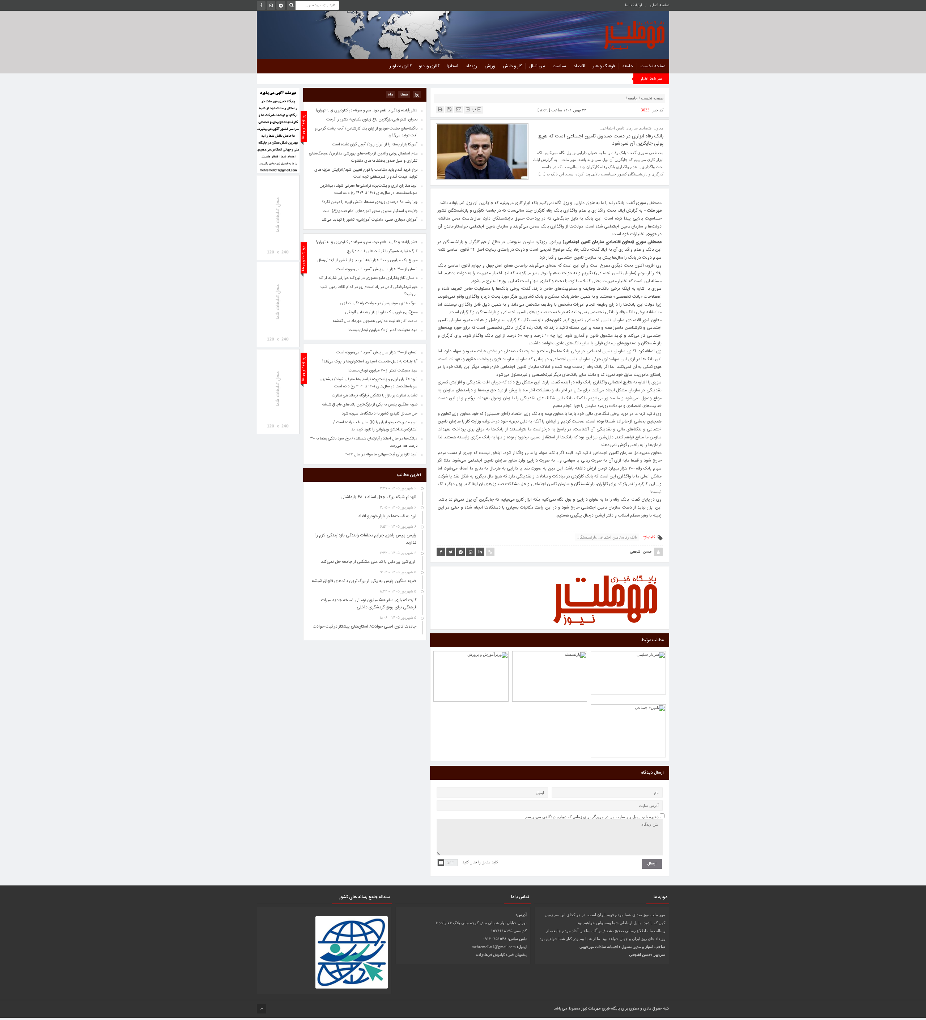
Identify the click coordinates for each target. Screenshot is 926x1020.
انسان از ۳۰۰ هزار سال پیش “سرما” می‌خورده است (376, 352)
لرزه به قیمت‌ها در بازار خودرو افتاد (387, 516)
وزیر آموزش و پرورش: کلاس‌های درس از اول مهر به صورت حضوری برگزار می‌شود (471, 656)
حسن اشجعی (641, 552)
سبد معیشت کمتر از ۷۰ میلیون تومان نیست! (382, 370)
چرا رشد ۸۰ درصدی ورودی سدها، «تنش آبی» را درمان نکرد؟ (369, 202)
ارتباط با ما (633, 5)
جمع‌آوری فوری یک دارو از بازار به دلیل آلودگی (381, 312)
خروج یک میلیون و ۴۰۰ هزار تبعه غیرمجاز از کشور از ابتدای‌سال (367, 260)
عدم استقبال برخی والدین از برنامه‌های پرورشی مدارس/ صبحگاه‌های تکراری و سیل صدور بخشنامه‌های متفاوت (363, 157)
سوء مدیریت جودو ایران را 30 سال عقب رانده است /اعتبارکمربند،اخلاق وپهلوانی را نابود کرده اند (375, 426)
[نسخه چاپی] (440, 109)
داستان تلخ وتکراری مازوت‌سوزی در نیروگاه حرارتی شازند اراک (368, 278)
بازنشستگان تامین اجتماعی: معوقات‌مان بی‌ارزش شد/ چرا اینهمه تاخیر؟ (549, 656)
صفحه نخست (653, 66)
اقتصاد (579, 66)
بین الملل (537, 66)
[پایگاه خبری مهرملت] (601, 34)
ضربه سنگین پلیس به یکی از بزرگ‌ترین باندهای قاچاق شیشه (369, 404)
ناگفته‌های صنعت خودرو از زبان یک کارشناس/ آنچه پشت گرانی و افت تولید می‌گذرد (366, 132)
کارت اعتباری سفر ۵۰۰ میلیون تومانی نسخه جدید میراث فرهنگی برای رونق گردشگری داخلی (368, 603)
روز (417, 95)
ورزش (490, 66)
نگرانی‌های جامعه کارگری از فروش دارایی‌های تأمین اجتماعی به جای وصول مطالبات (628, 710)
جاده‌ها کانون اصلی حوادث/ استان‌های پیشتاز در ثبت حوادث (364, 626)
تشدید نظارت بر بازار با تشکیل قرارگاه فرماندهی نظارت (374, 395)
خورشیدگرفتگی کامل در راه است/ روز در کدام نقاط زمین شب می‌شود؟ (368, 291)
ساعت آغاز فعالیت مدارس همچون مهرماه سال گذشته (375, 321)
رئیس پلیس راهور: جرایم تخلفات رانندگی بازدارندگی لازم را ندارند (628, 656)
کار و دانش (512, 66)
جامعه (628, 66)
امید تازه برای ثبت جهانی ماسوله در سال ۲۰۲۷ (381, 454)
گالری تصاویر (400, 66)
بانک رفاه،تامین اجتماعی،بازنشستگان (607, 537)
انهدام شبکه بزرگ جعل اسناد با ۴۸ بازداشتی (378, 497)
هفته (404, 95)
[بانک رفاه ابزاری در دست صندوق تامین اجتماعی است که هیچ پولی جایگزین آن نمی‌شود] (482, 151)
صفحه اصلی (659, 5)
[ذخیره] (449, 109)
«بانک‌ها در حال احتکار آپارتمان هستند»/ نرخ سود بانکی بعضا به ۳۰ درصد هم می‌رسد (363, 442)
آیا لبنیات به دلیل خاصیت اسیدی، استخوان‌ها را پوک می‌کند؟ (369, 361)
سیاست (559, 66)
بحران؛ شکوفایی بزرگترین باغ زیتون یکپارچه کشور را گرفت (371, 119)
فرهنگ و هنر (604, 66)
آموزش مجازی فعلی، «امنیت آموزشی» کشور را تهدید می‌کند (369, 220)
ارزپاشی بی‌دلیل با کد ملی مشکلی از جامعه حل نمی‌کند (368, 561)
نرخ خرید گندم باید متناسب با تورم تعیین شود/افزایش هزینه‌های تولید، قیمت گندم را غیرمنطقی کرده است (365, 173)
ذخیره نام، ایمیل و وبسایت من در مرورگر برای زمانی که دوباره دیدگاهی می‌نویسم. (591, 817)
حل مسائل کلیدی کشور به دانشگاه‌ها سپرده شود (379, 414)
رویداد (471, 66)
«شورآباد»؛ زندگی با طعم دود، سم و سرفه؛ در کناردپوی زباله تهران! (366, 242)
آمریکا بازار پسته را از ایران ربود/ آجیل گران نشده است (374, 144)
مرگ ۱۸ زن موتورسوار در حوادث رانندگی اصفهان (378, 303)
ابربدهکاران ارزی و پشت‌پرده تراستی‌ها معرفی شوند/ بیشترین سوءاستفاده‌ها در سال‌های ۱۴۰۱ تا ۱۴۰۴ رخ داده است (368, 383)
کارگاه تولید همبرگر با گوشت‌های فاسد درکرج (382, 251)
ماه (390, 95)
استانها (452, 66)
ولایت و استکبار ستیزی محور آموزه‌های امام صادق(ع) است (370, 211)
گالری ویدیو (429, 66)
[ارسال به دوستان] (458, 109)
